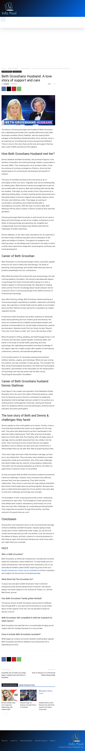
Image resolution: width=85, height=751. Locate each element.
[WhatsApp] (19, 89)
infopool (6, 84)
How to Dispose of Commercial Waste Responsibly (43, 674)
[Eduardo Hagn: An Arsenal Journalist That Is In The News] (28, 695)
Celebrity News (25, 68)
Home (3, 68)
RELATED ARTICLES (10, 685)
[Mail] (77, 8)
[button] (3, 19)
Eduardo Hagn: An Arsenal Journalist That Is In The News (28, 705)
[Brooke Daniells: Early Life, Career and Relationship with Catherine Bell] (10, 695)
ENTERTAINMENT (13, 68)
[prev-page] (3, 713)
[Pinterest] (14, 89)
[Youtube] (82, 8)
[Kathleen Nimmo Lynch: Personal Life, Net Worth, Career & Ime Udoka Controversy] (47, 695)
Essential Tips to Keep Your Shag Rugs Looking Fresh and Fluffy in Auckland (14, 675)
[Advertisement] (42, 44)
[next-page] (6, 713)
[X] (79, 8)
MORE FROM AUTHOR (27, 685)
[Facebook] (4, 89)
